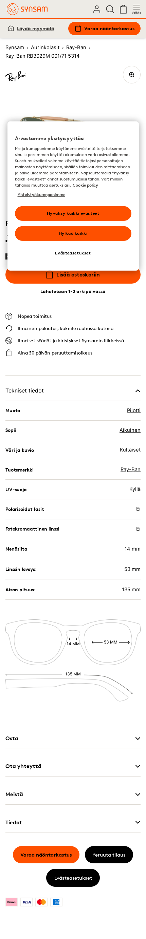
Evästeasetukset (73, 878)
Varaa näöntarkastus (109, 28)
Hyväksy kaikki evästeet (73, 213)
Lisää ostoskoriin (78, 274)
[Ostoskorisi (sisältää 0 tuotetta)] (123, 9)
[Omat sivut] (97, 9)
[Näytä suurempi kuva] (132, 74)
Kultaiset (130, 450)
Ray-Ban (131, 469)
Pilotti (134, 410)
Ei (138, 509)
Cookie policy (85, 185)
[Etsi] (110, 9)
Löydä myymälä (35, 28)
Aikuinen (130, 430)
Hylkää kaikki (73, 233)
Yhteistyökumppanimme (41, 194)
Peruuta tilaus (109, 854)
